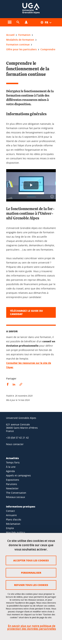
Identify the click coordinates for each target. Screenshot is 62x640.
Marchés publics (15, 532)
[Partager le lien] (21, 384)
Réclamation (13, 523)
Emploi (10, 528)
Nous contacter (15, 444)
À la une (11, 466)
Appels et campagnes (18, 475)
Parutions (11, 484)
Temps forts (13, 462)
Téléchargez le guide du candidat (26, 312)
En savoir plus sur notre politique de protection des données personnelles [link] (31, 627)
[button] (18, 22)
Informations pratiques (20, 506)
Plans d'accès (13, 519)
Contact (10, 510)
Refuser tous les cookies (31, 585)
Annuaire (11, 515)
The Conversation (16, 492)
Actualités (12, 458)
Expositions (12, 479)
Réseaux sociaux (15, 497)
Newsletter (12, 488)
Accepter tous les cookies (31, 560)
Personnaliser (31, 572)
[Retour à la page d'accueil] (31, 9)
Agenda (10, 471)
